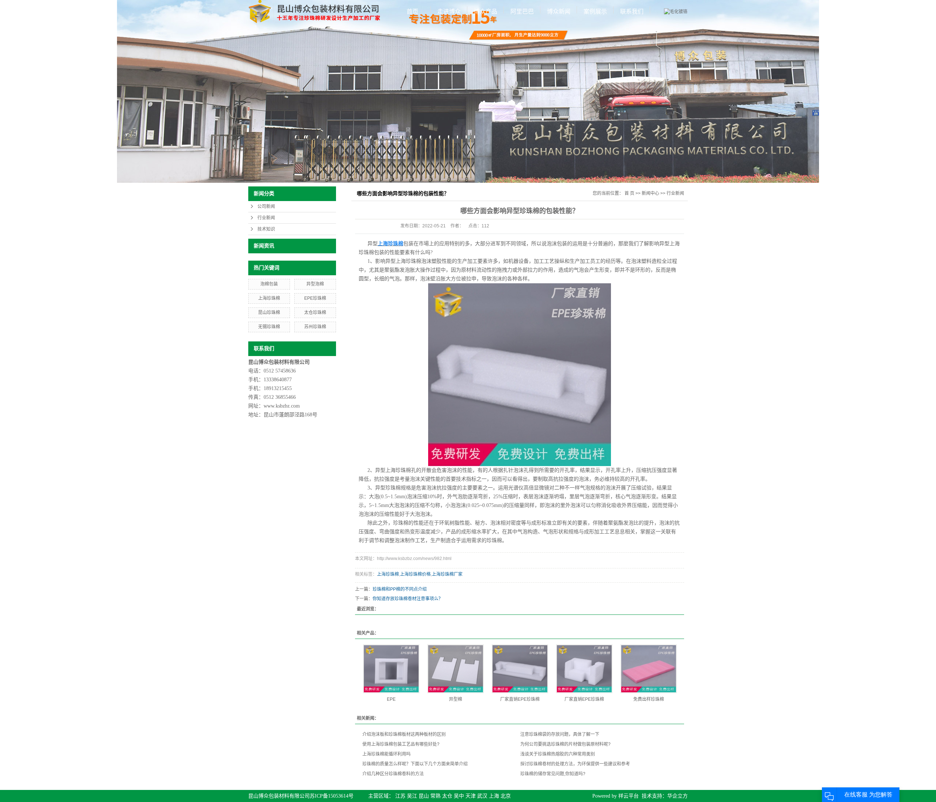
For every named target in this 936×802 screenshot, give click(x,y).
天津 (470, 796)
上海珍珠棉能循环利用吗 (386, 754)
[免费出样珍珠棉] (648, 668)
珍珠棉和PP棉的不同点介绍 (400, 589)
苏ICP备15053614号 (332, 796)
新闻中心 (650, 193)
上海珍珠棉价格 (415, 574)
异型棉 (455, 699)
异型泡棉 (315, 284)
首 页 (629, 193)
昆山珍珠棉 (269, 312)
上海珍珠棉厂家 (447, 574)
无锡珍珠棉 (269, 326)
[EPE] (391, 668)
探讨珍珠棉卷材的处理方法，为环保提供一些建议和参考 (575, 764)
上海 (494, 796)
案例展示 (595, 11)
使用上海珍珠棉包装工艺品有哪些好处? (400, 744)
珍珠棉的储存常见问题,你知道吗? (552, 773)
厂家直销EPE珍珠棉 (520, 699)
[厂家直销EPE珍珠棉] (520, 668)
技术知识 (266, 229)
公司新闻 (266, 206)
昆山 (424, 796)
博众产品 (485, 11)
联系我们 (632, 11)
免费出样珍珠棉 (648, 699)
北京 (506, 796)
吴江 (412, 796)
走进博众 (449, 11)
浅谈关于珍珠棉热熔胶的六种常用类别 (557, 754)
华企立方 (677, 796)
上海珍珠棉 (269, 298)
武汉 (482, 796)
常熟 (435, 796)
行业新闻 (266, 217)
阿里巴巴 (522, 11)
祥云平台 (628, 796)
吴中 (459, 796)
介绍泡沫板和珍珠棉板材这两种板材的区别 (404, 734)
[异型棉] (455, 668)
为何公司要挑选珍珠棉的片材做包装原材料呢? (565, 744)
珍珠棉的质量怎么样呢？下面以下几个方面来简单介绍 (415, 764)
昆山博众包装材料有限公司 (279, 796)
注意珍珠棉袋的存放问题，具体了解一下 (559, 734)
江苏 (400, 796)
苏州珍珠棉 (315, 326)
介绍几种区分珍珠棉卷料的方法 (393, 773)
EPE (391, 699)
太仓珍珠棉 (315, 312)
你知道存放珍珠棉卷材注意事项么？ (408, 598)
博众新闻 (558, 11)
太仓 (447, 796)
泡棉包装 (269, 284)
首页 (412, 11)
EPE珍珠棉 (315, 298)
